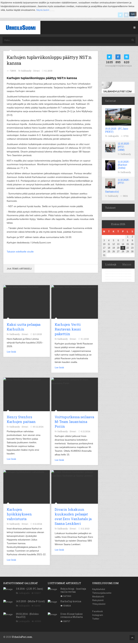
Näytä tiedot (42, 10)
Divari (36, 70)
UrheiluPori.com (22, 636)
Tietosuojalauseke (101, 592)
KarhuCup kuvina (70, 601)
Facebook (97, 611)
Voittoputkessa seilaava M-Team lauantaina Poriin (74, 421)
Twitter (95, 618)
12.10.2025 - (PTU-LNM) (124, 146)
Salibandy (125, 154)
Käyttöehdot (98, 589)
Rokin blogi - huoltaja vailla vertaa (73, 590)
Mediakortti (98, 596)
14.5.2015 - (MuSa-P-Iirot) (30, 601)
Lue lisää (11, 351)
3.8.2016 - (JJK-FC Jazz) (29, 588)
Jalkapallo (113, 135)
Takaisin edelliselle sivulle (20, 251)
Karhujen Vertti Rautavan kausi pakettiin (68, 329)
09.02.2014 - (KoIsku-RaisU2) (27, 615)
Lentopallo (24, 621)
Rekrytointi (98, 600)
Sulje (133, 14)
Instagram (97, 615)
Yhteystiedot (98, 604)
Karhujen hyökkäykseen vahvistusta (19, 514)
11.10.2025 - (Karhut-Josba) (124, 164)
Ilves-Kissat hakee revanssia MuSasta (71, 615)
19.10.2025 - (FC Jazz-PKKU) (117, 130)
